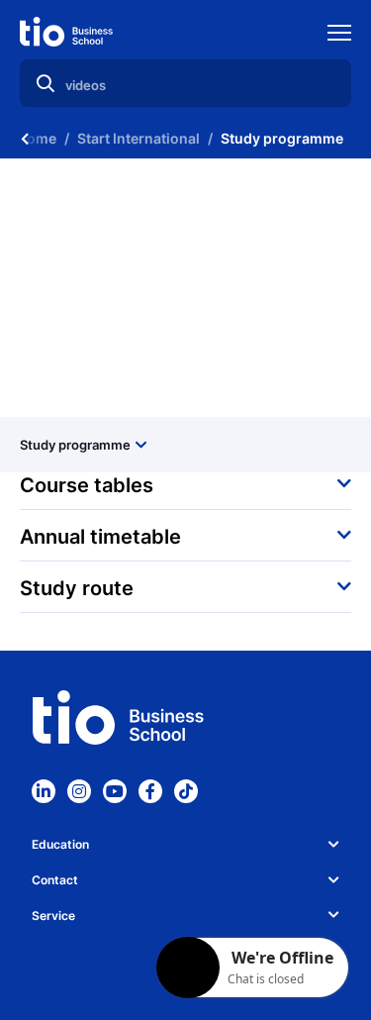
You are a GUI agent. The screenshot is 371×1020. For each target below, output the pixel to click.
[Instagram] (79, 791)
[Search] (45, 83)
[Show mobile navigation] (339, 35)
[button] (185, 484)
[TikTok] (186, 791)
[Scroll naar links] (25, 138)
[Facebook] (150, 791)
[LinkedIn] (43, 791)
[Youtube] (115, 791)
